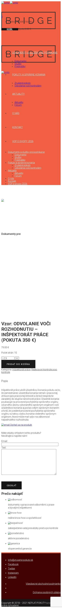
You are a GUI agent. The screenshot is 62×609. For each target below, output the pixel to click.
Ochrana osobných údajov (47, 592)
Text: (3, 447)
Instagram (13, 573)
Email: (4, 441)
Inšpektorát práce (21, 369)
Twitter (11, 568)
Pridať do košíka (18, 364)
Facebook (13, 564)
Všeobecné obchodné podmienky (43, 583)
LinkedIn (12, 577)
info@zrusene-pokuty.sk (20, 560)
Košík (10, 29)
